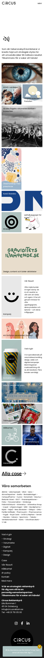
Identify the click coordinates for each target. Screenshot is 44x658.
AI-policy (6, 572)
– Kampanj (7, 550)
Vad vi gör (7, 534)
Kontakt (5, 576)
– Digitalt (6, 546)
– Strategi (6, 538)
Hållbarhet (7, 568)
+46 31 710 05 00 (14, 612)
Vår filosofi (7, 564)
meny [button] (40, 3)
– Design (6, 554)
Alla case (12, 473)
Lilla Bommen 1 (9, 603)
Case (4, 560)
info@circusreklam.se (12, 609)
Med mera (7, 580)
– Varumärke (8, 542)
